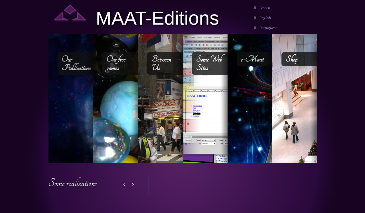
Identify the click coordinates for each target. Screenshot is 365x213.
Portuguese (268, 27)
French (264, 7)
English (265, 17)
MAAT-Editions (157, 17)
